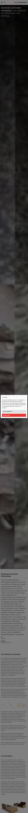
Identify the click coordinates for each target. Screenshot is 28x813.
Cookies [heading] (4, 397)
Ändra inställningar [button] (7, 411)
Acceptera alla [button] (6, 415)
